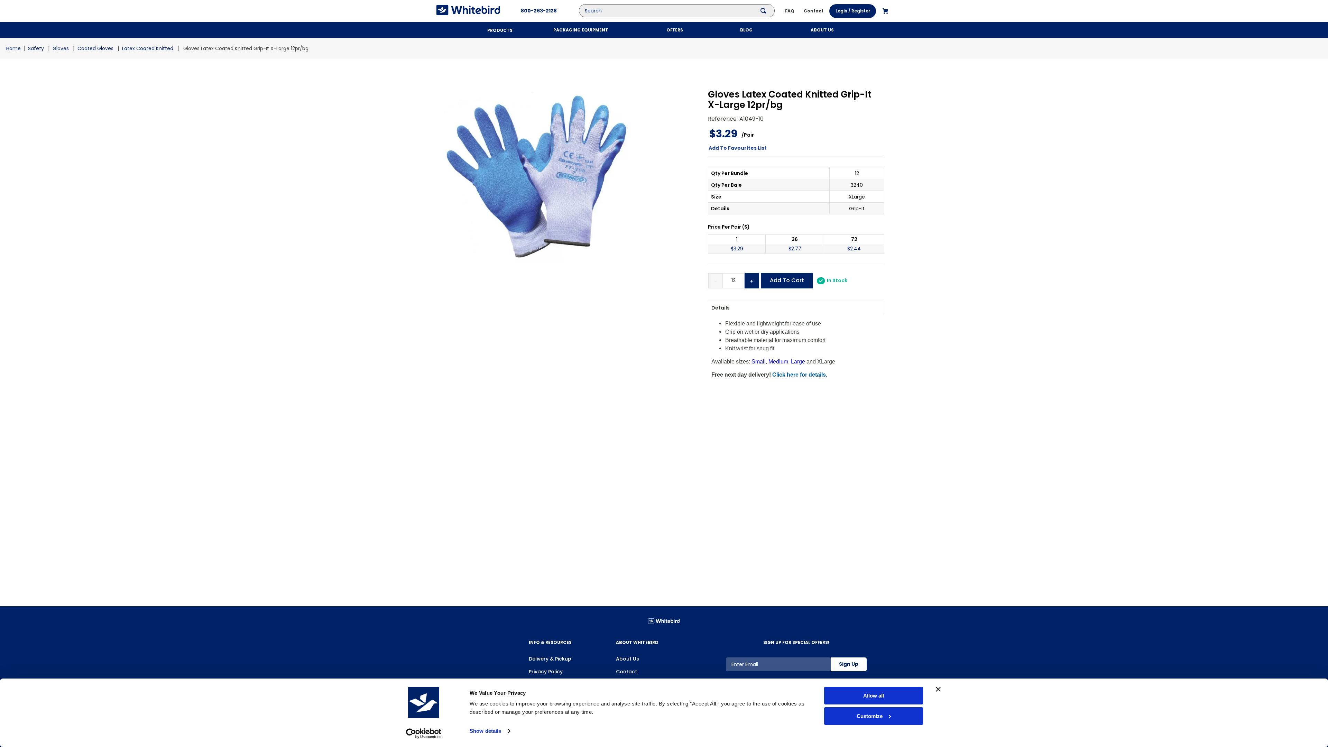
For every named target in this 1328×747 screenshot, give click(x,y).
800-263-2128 (539, 10)
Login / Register (853, 11)
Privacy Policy (546, 671)
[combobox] (682, 10)
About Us (627, 658)
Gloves (61, 48)
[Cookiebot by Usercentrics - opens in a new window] (424, 733)
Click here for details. (799, 375)
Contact (626, 671)
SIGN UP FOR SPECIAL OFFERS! (796, 642)
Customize (870, 716)
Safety (36, 48)
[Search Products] (764, 10)
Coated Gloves (95, 48)
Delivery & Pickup (550, 658)
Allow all (873, 696)
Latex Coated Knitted (147, 48)
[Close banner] (938, 689)
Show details (485, 731)
